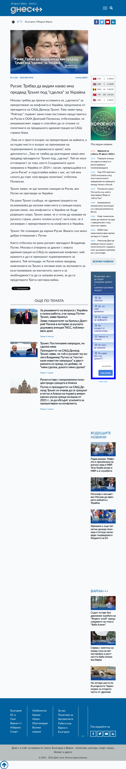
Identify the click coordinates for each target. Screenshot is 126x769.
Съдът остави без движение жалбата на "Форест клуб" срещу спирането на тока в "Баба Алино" (103, 618)
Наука (36, 719)
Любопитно (39, 710)
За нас (62, 710)
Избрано (15, 727)
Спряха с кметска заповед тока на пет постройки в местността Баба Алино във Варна (102, 654)
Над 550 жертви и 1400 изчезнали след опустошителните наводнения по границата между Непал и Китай (103, 178)
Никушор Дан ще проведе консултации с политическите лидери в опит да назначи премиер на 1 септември (103, 247)
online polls (103, 382)
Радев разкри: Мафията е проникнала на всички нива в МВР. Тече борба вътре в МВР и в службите (103, 465)
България (16, 710)
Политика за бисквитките (65, 717)
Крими (36, 715)
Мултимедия (40, 723)
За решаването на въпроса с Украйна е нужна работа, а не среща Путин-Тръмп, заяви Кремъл (63, 313)
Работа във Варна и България (64, 727)
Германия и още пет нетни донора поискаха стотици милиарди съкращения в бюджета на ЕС (102, 532)
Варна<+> (16, 723)
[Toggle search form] (111, 8)
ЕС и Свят (13, 717)
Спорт (14, 731)
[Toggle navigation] (104, 8)
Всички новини (103, 261)
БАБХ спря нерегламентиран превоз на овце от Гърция (103, 233)
